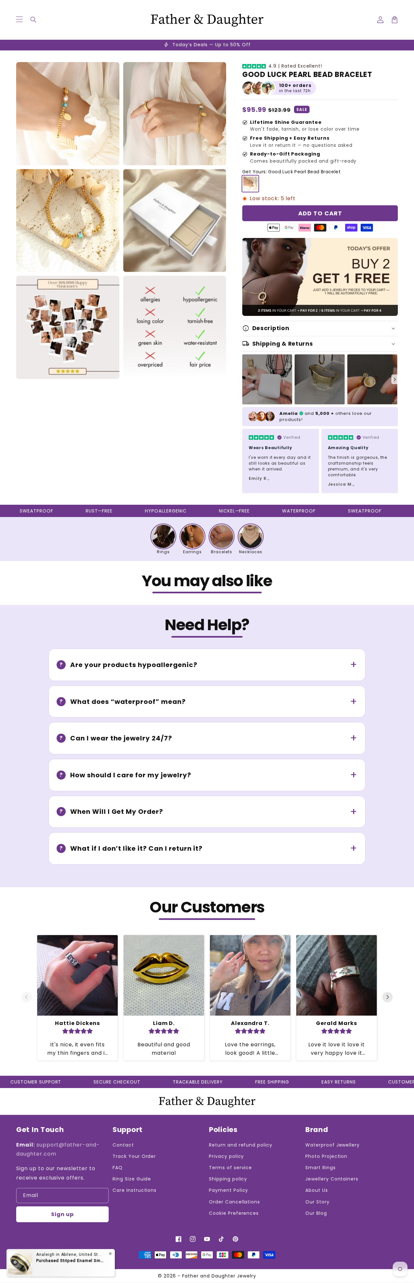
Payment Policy (228, 1190)
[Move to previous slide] (26, 997)
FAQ (118, 1167)
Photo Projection (326, 1156)
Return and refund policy (240, 1145)
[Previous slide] (245, 379)
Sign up (62, 1214)
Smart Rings (320, 1167)
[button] (34, 20)
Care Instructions (135, 1190)
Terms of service (230, 1167)
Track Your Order (134, 1156)
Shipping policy (228, 1179)
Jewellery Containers (331, 1179)
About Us (316, 1190)
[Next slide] (394, 379)
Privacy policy (226, 1156)
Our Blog (316, 1213)
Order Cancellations (234, 1202)
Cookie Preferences (234, 1213)
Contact (123, 1145)
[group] (163, 539)
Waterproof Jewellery (332, 1145)
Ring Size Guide (132, 1179)
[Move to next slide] (387, 997)
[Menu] (19, 20)
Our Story (317, 1202)
